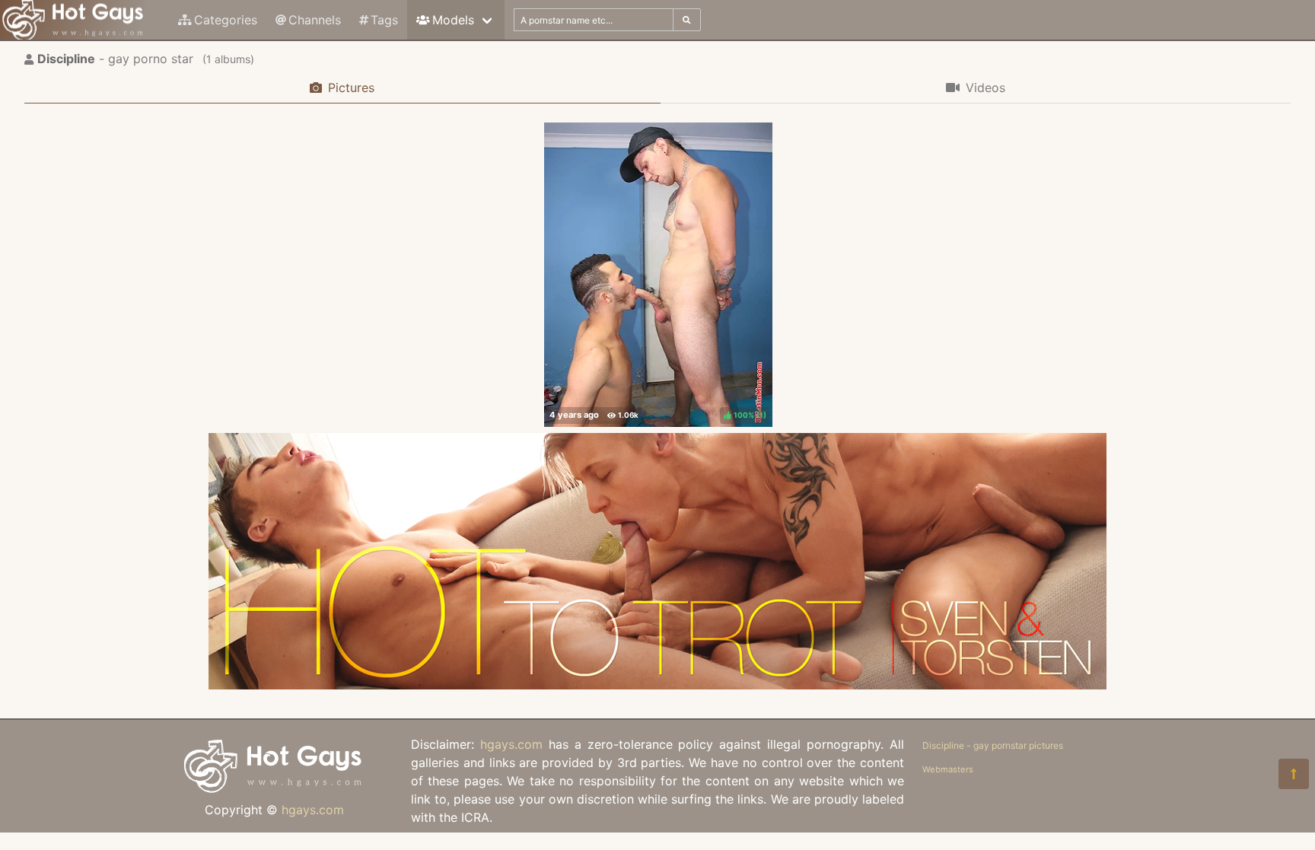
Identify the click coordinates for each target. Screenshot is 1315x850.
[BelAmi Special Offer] (657, 684)
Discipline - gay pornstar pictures (992, 745)
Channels (314, 19)
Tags (384, 19)
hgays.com (313, 809)
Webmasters (947, 769)
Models (453, 19)
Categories (225, 19)
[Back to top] (1293, 774)
